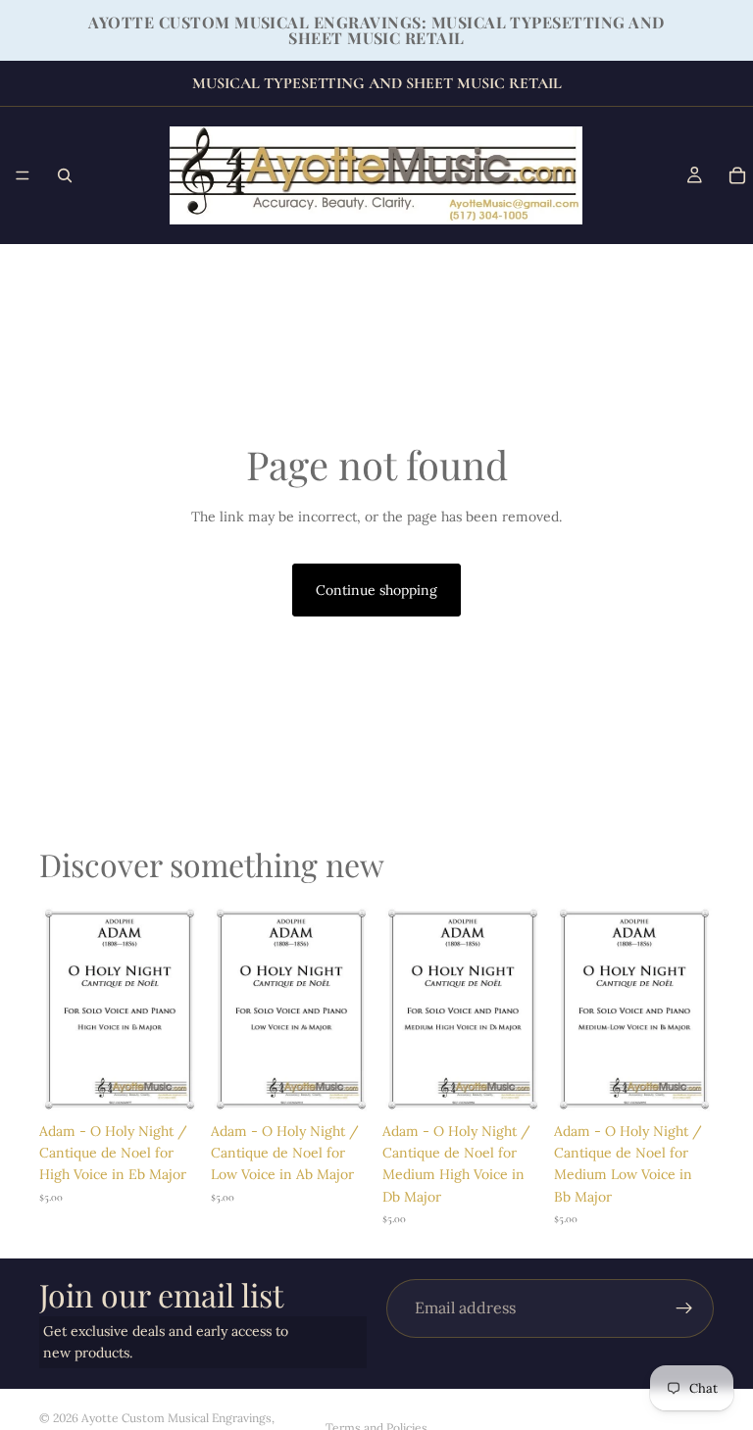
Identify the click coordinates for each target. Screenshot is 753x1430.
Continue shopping (376, 590)
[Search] (64, 175)
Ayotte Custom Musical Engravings (176, 1417)
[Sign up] (684, 1308)
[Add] (168, 1082)
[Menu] (22, 175)
